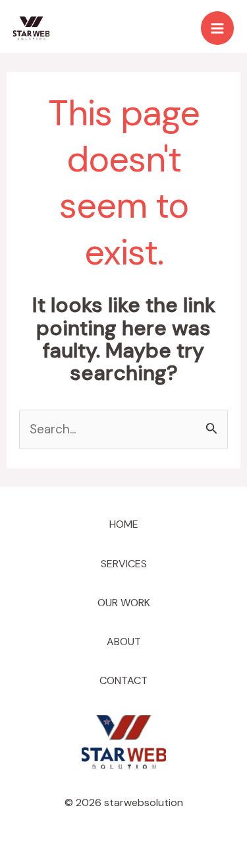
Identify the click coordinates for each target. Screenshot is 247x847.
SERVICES (124, 564)
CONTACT (123, 680)
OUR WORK (123, 603)
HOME (123, 524)
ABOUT (124, 641)
